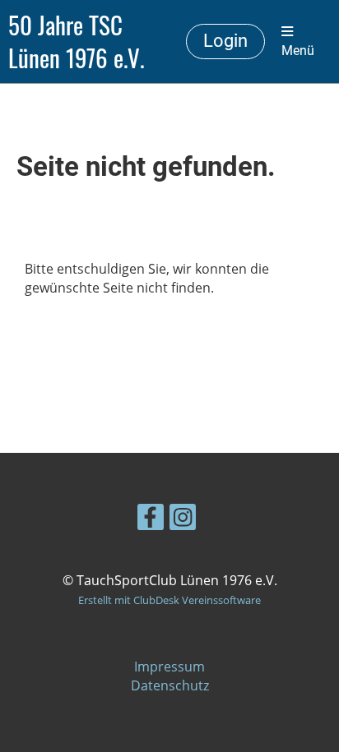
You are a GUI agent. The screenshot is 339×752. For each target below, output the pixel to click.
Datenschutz (170, 685)
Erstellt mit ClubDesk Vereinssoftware (169, 600)
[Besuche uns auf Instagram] (183, 519)
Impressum (169, 666)
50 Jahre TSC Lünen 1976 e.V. (76, 41)
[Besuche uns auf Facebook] (150, 519)
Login (225, 40)
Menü (297, 50)
